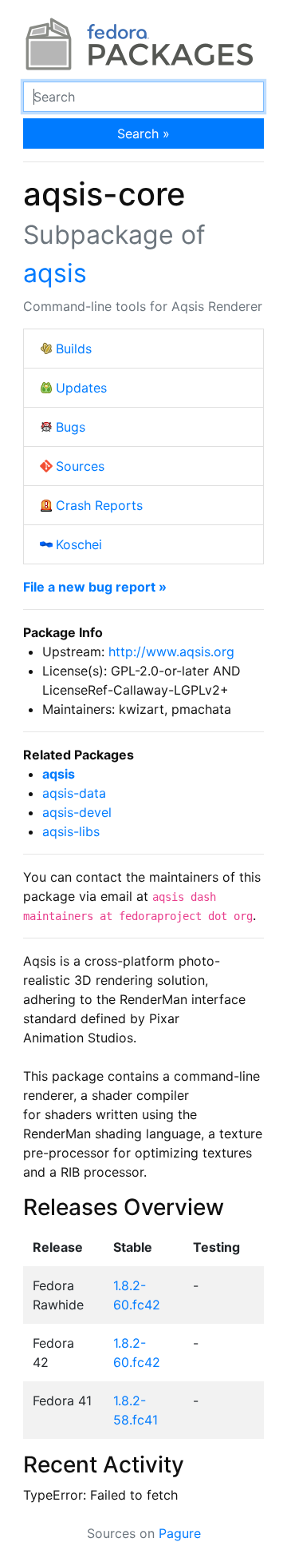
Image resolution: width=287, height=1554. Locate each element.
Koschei (79, 544)
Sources (80, 466)
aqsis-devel (77, 812)
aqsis (55, 273)
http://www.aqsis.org (171, 651)
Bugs (70, 427)
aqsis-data (74, 793)
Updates (81, 388)
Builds (74, 349)
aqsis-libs (71, 831)
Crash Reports (99, 505)
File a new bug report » (95, 587)
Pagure (180, 1533)
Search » (143, 133)
